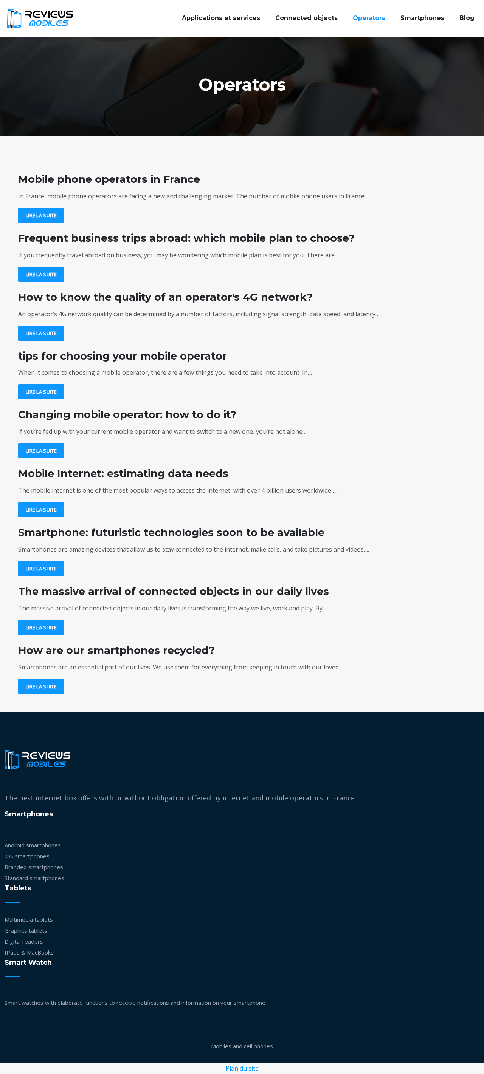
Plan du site (242, 1068)
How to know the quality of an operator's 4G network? (165, 297)
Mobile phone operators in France (109, 179)
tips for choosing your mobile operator (122, 356)
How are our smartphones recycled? (116, 650)
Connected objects (306, 18)
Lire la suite (41, 215)
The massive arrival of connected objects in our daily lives (173, 591)
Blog (467, 18)
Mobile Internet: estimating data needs (123, 473)
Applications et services (221, 18)
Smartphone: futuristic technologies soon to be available (171, 532)
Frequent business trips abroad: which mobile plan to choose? (186, 238)
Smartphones (422, 18)
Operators (369, 18)
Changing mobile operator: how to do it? (127, 414)
